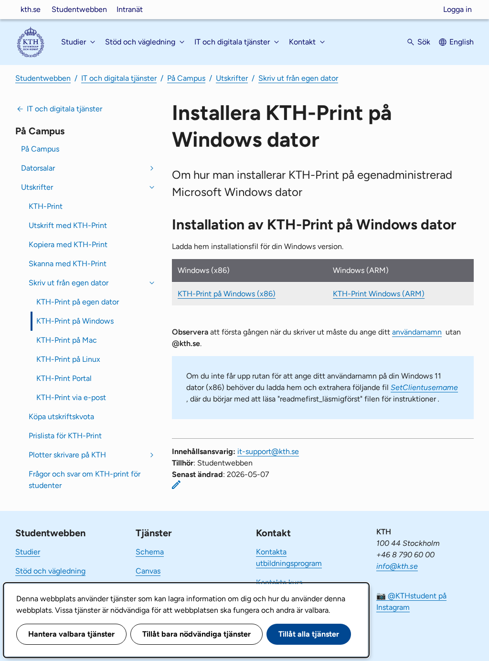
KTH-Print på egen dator (77, 301)
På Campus (186, 78)
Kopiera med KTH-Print (68, 244)
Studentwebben (79, 9)
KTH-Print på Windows (75, 320)
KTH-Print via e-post (71, 397)
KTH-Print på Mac (66, 340)
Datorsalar (38, 168)
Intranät (130, 9)
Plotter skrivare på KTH (67, 454)
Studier (27, 551)
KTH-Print (46, 206)
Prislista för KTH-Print (65, 435)
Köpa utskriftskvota (61, 416)
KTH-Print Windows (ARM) (379, 293)
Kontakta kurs (279, 582)
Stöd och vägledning (50, 570)
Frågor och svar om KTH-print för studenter (84, 479)
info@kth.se (397, 566)
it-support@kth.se (268, 451)
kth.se (31, 9)
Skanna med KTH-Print (67, 263)
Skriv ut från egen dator (298, 78)
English (461, 41)
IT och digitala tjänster (119, 78)
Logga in (457, 9)
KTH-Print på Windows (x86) (227, 293)
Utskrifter (232, 78)
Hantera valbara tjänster (71, 634)
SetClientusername (424, 387)
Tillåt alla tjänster (308, 634)
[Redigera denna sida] (176, 484)
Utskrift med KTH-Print (68, 225)
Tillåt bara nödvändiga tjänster (196, 634)
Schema (150, 551)
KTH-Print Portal (64, 378)
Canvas (148, 570)
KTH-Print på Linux (68, 359)
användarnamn (417, 331)
